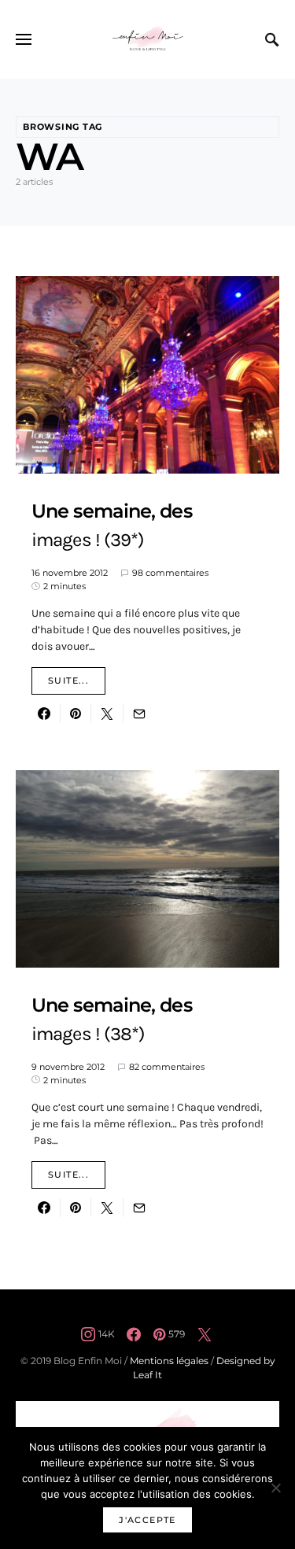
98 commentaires (170, 572)
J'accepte (147, 1519)
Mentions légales (169, 1360)
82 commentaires (167, 1066)
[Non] (275, 1488)
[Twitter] (204, 1334)
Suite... (68, 680)
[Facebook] (134, 1334)
